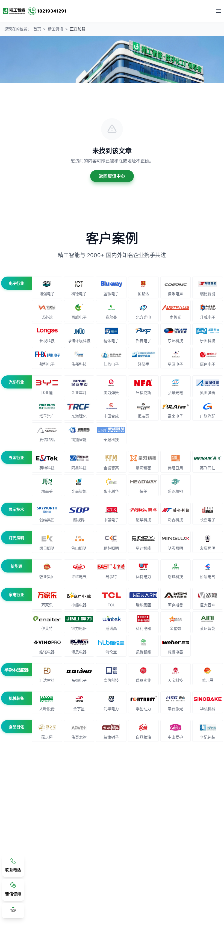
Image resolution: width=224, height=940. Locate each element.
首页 (37, 28)
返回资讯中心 (112, 176)
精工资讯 (55, 28)
